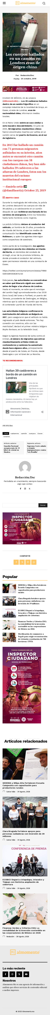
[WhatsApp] (33, 562)
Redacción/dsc (27, 75)
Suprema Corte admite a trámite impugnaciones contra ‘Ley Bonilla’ (36, 449)
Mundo (25, 49)
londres (6, 436)
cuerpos (32, 433)
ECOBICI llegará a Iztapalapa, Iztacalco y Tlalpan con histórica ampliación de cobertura (32, 613)
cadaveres (15, 433)
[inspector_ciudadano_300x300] (22, 544)
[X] (30, 488)
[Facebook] (21, 488)
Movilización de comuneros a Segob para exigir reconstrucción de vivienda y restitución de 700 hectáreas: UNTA (32, 638)
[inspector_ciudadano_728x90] (25, 91)
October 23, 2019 (35, 190)
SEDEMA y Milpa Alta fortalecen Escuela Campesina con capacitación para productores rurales (32, 589)
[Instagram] (25, 488)
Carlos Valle (10, 792)
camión (24, 433)
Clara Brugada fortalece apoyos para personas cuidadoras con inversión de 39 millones (32, 601)
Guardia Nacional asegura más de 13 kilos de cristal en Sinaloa (12, 449)
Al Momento (14, 46)
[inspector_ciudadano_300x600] (22, 723)
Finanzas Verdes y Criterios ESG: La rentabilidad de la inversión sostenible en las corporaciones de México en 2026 (32, 625)
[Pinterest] (28, 562)
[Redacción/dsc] (25, 467)
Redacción (10, 937)
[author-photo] (4, 791)
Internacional (33, 46)
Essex (40, 433)
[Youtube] (26, 974)
